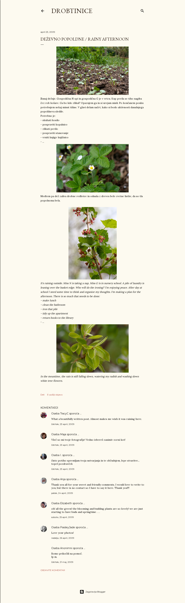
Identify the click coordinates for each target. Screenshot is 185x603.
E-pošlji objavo (55, 394)
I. (61, 455)
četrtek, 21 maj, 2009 (62, 562)
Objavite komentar (52, 570)
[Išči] (142, 10)
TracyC (64, 413)
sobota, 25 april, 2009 (62, 517)
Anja (63, 479)
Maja (63, 434)
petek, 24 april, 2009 (62, 493)
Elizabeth (66, 503)
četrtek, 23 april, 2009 (62, 424)
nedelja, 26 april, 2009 (62, 538)
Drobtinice (71, 11)
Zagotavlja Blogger (95, 591)
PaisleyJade (67, 527)
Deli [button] (42, 394)
